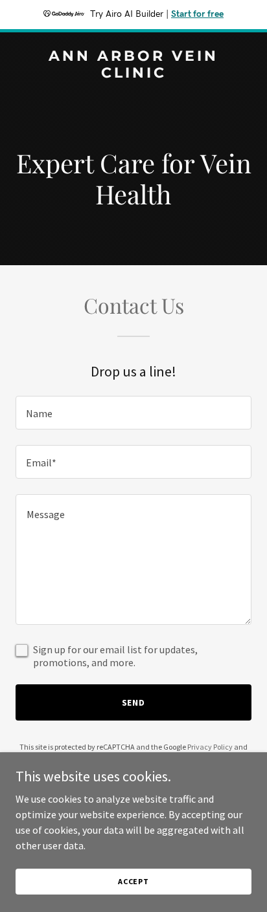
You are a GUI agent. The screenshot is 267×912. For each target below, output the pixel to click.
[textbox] (133, 412)
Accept (133, 881)
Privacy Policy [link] (210, 747)
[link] (133, 73)
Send (134, 702)
